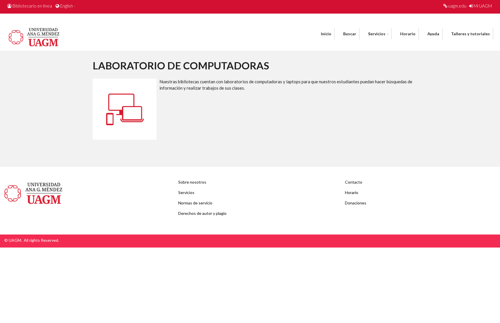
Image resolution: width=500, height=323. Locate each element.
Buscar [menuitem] (349, 33)
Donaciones (355, 202)
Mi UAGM (483, 5)
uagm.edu (457, 5)
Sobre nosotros (192, 182)
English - (67, 5)
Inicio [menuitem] (326, 33)
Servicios (186, 192)
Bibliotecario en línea (32, 5)
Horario (351, 192)
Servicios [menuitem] (376, 33)
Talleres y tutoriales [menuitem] (470, 33)
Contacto (353, 182)
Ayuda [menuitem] (433, 33)
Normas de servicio (195, 202)
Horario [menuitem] (408, 33)
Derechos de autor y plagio (202, 213)
